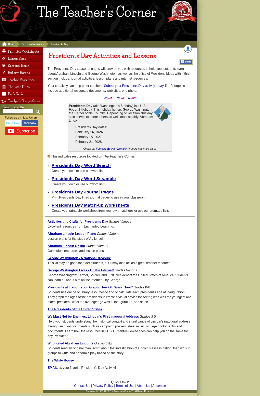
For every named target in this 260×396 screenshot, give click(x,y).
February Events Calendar (111, 148)
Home (11, 44)
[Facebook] (30, 123)
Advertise (159, 385)
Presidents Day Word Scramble (84, 178)
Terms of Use (125, 385)
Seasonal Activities (33, 44)
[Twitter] (13, 123)
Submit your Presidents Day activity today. (134, 85)
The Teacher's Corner (96, 12)
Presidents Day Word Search (81, 165)
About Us (143, 385)
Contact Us (82, 385)
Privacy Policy (103, 385)
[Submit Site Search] (37, 111)
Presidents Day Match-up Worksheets (90, 205)
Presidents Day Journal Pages (83, 192)
